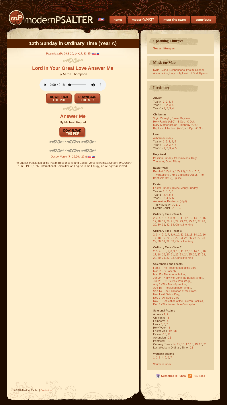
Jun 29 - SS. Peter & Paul (168, 281)
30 (159, 224)
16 (204, 218)
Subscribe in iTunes (173, 376)
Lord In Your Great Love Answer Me (72, 68)
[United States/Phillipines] (101, 19)
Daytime (185, 118)
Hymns (203, 73)
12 (186, 218)
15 (199, 218)
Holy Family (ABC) (164, 121)
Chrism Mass (182, 158)
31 (163, 224)
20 (168, 221)
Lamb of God (190, 73)
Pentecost (173, 201)
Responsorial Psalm (181, 70)
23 (181, 221)
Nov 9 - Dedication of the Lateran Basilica (178, 301)
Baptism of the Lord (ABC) (168, 128)
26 (194, 221)
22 (176, 221)
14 (195, 218)
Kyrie (156, 70)
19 (163, 221)
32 (168, 224)
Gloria (164, 70)
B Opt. (181, 121)
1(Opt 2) (180, 171)
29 (154, 224)
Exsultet (158, 171)
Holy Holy (175, 73)
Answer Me (73, 116)
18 (159, 221)
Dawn (175, 118)
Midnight (165, 118)
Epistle (178, 178)
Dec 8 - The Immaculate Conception (174, 304)
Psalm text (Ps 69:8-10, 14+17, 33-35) (69, 53)
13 (190, 218)
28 (203, 221)
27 (199, 221)
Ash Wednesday (163, 138)
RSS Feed (199, 376)
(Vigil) (183, 201)
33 (172, 224)
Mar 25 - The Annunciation (169, 274)
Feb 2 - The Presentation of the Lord (174, 267)
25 (190, 221)
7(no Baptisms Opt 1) (184, 174)
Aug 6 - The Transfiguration (169, 284)
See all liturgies (164, 48)
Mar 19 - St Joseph (164, 271)
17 (154, 221)
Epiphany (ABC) (188, 125)
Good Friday (173, 161)
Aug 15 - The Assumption (168, 287)
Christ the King (184, 224)
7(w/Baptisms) (161, 174)
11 (182, 218)
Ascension (159, 201)
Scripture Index (162, 364)
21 (172, 221)
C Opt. (191, 121)
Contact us (46, 390)
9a (170, 331)
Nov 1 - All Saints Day (166, 294)
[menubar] (101, 19)
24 (185, 221)
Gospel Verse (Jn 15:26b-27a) (69, 156)
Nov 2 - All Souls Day (165, 297)
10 (177, 218)
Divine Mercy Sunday (185, 188)
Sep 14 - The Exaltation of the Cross (174, 291)
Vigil (156, 118)
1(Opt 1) (169, 171)
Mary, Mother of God (165, 125)
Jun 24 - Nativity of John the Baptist (174, 277)
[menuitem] (101, 19)
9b (175, 331)
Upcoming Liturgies (168, 41)
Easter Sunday (162, 188)
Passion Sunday (163, 158)
